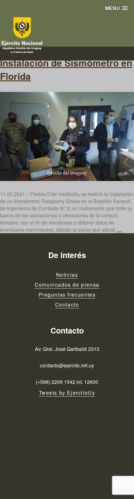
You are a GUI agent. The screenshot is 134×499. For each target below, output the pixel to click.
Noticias (67, 274)
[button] (116, 8)
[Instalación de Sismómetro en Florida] (67, 136)
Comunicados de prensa (67, 284)
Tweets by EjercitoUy (67, 392)
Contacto (67, 304)
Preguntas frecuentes (67, 294)
